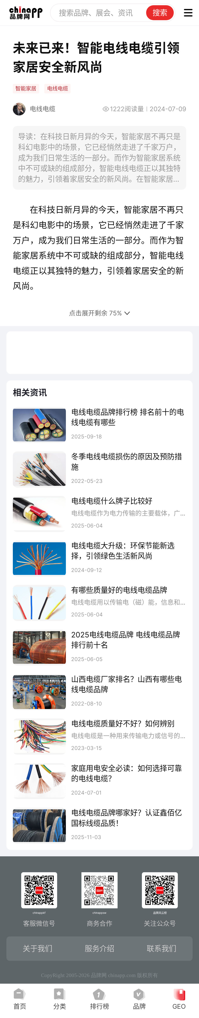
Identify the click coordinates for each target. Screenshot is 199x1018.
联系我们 (161, 948)
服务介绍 (99, 948)
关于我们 (37, 948)
